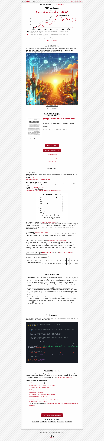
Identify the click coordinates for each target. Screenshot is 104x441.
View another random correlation (52, 415)
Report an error (52, 161)
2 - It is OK (43, 421)
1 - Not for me (35, 421)
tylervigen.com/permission (64, 377)
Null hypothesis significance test (57, 240)
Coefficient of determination (42, 232)
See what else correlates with (38, 179)
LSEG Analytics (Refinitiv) (37, 187)
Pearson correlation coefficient (49, 222)
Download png (51, 40)
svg (56, 40)
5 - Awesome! (68, 421)
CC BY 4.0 (52, 437)
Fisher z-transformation (65, 252)
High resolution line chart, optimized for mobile (42, 385)
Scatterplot (32, 390)
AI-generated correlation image (38, 401)
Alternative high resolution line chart (39, 387)
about (72, 1)
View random (60, 4)
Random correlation (52, 145)
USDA (32, 177)
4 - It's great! (60, 421)
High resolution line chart (36, 383)
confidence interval (47, 252)
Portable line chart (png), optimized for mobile (42, 394)
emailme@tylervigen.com (54, 432)
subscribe (81, 1)
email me (76, 1)
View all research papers (52, 158)
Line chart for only (38, 396)
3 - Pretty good (51, 421)
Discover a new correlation (52, 150)
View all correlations (52, 154)
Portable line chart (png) (36, 392)
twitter (62, 432)
